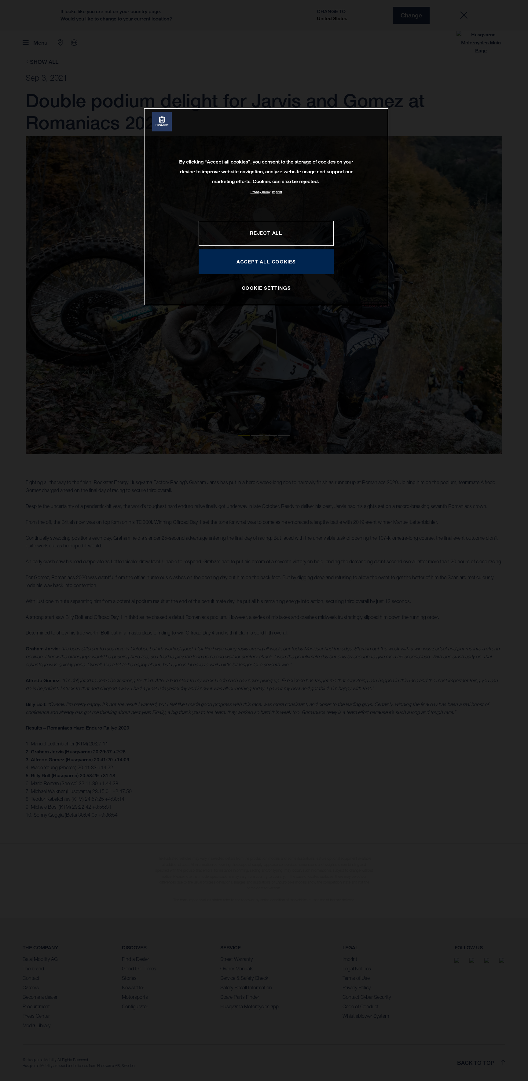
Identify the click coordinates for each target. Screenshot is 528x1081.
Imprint (277, 192)
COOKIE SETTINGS (266, 288)
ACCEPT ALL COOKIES (266, 261)
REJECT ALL (266, 233)
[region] (266, 206)
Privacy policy (260, 192)
